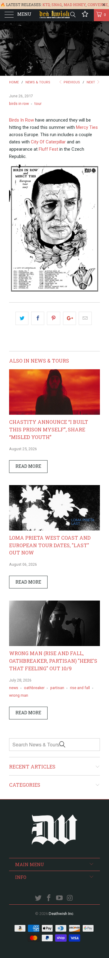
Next (91, 82)
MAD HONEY (75, 4)
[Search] (72, 14)
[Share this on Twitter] (21, 318)
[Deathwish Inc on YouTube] (59, 898)
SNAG (56, 4)
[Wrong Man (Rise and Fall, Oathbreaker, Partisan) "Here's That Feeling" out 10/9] (54, 644)
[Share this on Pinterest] (53, 318)
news (13, 687)
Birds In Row (21, 120)
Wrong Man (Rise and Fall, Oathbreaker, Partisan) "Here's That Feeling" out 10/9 (53, 661)
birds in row (19, 103)
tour (38, 103)
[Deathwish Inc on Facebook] (49, 898)
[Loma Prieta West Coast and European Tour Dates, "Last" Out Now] (54, 529)
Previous (71, 82)
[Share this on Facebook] (37, 318)
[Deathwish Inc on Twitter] (38, 898)
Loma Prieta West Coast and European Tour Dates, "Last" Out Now (50, 545)
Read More (28, 466)
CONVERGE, (98, 4)
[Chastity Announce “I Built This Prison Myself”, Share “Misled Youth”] (54, 413)
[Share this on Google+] (69, 318)
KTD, (46, 4)
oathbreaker (34, 687)
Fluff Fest (48, 149)
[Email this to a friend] (85, 318)
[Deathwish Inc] (54, 15)
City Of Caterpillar (48, 142)
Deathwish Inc (61, 913)
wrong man (18, 695)
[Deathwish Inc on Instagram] (69, 898)
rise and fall (80, 687)
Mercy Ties (87, 127)
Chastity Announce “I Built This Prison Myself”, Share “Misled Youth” (48, 429)
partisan (57, 687)
